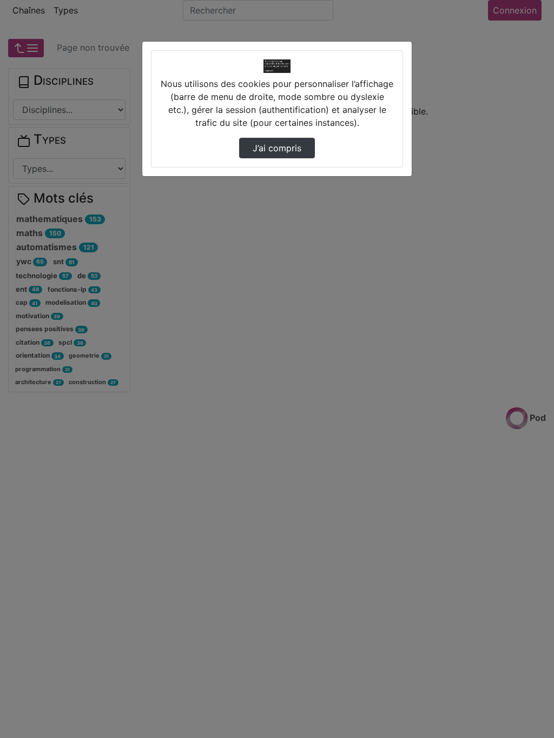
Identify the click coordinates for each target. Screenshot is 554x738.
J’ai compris (277, 148)
